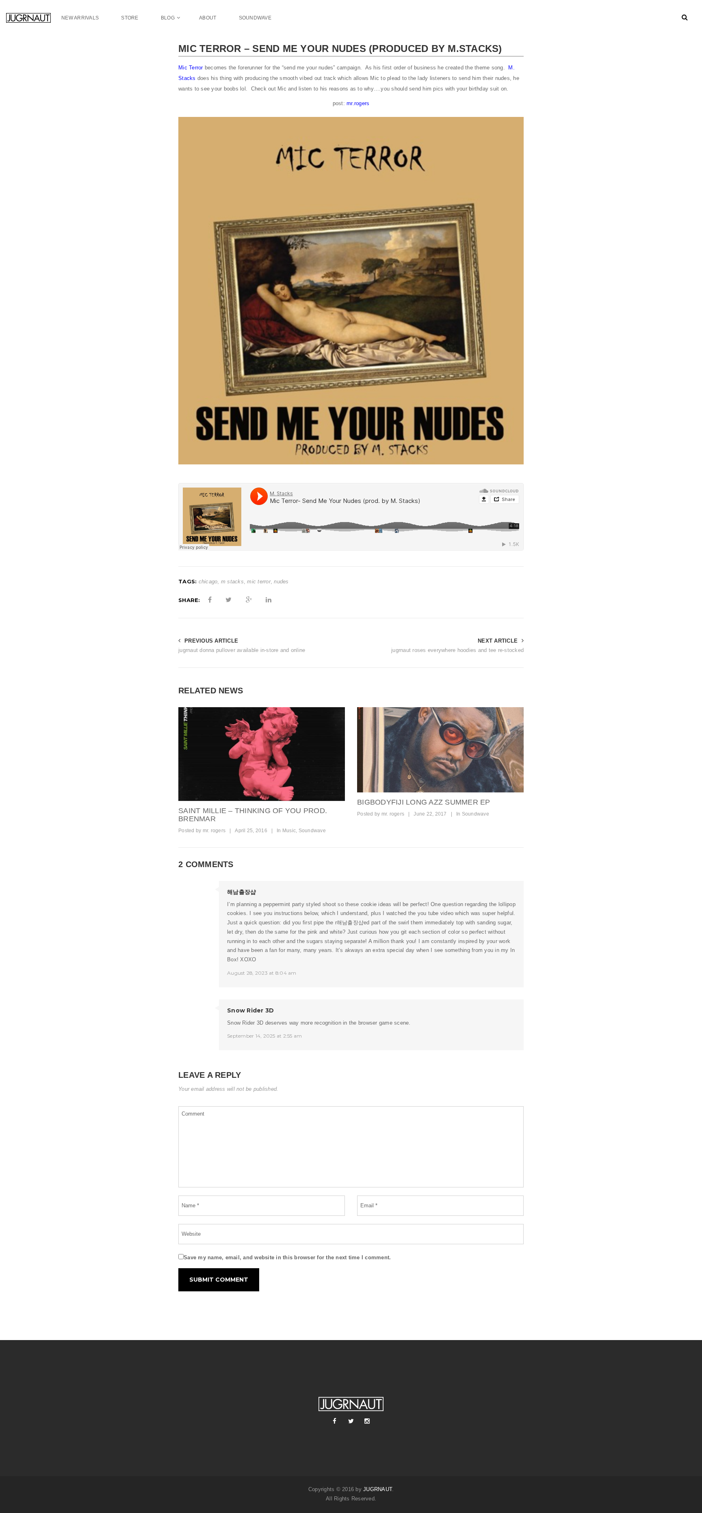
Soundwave (312, 830)
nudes (281, 581)
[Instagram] (367, 1421)
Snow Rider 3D (250, 1010)
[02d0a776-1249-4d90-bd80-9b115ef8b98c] (261, 754)
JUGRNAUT (377, 1489)
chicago (208, 581)
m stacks (232, 581)
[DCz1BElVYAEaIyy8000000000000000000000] (440, 749)
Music (289, 830)
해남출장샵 (241, 892)
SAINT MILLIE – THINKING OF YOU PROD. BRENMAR (252, 815)
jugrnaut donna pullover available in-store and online (241, 650)
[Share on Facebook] (210, 600)
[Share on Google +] (249, 600)
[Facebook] (335, 1421)
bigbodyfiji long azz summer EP (423, 802)
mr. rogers (214, 830)
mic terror (259, 581)
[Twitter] (351, 1421)
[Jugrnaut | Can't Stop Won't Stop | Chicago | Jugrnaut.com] (33, 17)
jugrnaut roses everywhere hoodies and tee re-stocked (457, 650)
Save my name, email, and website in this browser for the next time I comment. (287, 1257)
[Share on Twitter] (228, 600)
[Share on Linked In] (268, 600)
